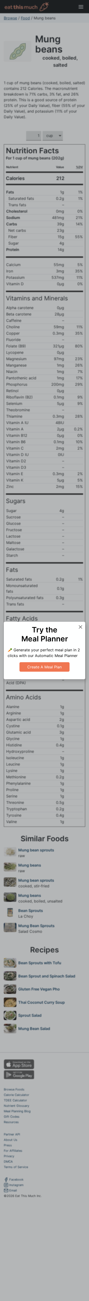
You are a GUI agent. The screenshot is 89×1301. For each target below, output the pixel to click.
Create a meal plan (44, 667)
